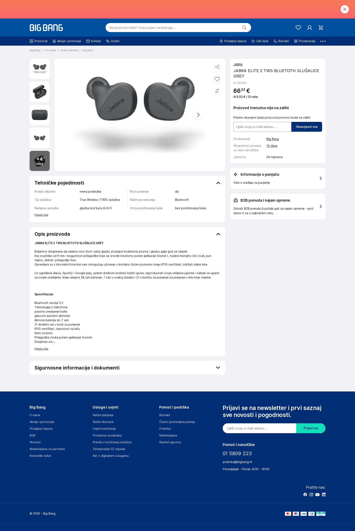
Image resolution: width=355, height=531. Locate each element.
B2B (32, 435)
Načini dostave (103, 422)
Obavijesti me (307, 127)
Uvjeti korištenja (104, 429)
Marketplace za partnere (47, 449)
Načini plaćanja (103, 415)
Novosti (35, 442)
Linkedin (323, 494)
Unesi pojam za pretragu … (142, 28)
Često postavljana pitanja (177, 422)
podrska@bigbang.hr (237, 462)
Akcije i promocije (42, 422)
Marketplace (168, 435)
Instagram (311, 494)
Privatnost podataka (107, 435)
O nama (35, 415)
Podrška (165, 429)
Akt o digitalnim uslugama (111, 456)
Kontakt (164, 415)
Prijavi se (311, 428)
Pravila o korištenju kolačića (112, 442)
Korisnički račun (40, 456)
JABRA (237, 64)
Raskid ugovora (170, 442)
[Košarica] (320, 27)
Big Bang (272, 139)
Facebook (305, 494)
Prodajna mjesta (41, 429)
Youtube (317, 494)
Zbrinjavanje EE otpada (109, 449)
